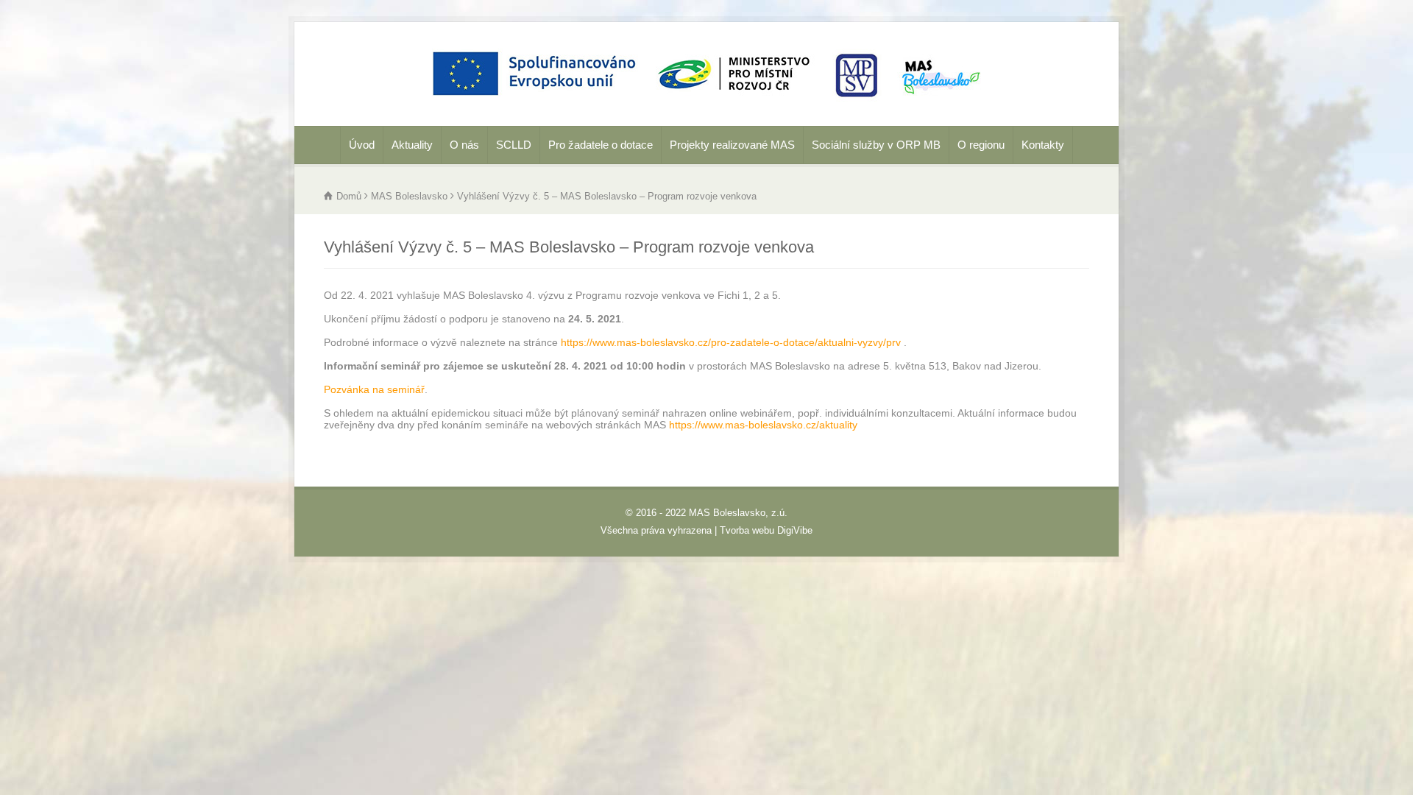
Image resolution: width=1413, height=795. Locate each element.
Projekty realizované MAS (732, 144)
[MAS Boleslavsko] (706, 105)
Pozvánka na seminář (374, 389)
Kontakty (1042, 144)
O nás (464, 144)
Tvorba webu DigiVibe (766, 530)
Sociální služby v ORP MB (876, 144)
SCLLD (513, 144)
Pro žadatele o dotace (600, 144)
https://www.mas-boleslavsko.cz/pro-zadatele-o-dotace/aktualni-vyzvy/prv (731, 342)
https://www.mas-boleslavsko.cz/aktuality (763, 425)
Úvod (362, 144)
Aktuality (412, 144)
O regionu (981, 144)
